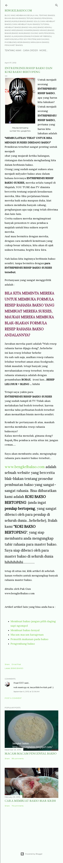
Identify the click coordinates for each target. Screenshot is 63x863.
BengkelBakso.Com (18, 10)
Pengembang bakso (23, 643)
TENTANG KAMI (13, 50)
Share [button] (7, 664)
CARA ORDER (30, 50)
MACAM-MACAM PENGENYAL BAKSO (31, 753)
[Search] (56, 4)
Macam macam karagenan (27, 634)
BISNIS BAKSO (17, 668)
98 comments (18, 758)
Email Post (16, 664)
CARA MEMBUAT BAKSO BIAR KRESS (30, 801)
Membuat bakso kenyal (25, 630)
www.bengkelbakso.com (25, 467)
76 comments (17, 806)
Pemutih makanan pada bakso (29, 639)
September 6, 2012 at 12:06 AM (26, 691)
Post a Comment (13, 698)
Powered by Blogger (33, 854)
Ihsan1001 (18, 683)
